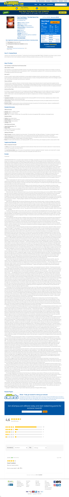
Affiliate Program (20, 483)
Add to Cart (55, 22)
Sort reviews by (10, 447)
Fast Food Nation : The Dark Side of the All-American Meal (15, 48)
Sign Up (45, 411)
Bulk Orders (28, 481)
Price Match (47, 482)
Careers (27, 482)
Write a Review (10, 46)
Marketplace (38, 485)
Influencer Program (20, 485)
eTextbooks (50, 4)
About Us (18, 481)
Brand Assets (19, 486)
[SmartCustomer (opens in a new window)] (50, 46)
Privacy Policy (47, 483)
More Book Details (21, 38)
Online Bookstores (48, 489)
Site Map (46, 486)
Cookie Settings (47, 485)
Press (46, 481)
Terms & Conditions (48, 487)
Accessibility (19, 482)
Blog (27, 483)
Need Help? (30, 493)
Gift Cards (37, 481)
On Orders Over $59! (13, 42)
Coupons (27, 485)
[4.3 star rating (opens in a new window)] (53, 44)
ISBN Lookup (38, 483)
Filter (30, 447)
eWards (27, 486)
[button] (25, 427)
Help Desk (37, 482)
